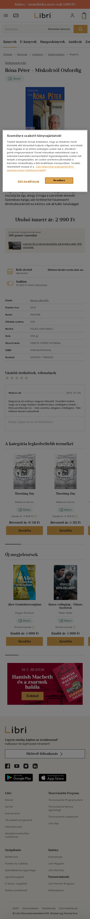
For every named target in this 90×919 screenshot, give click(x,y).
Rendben (59, 180)
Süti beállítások (28, 181)
